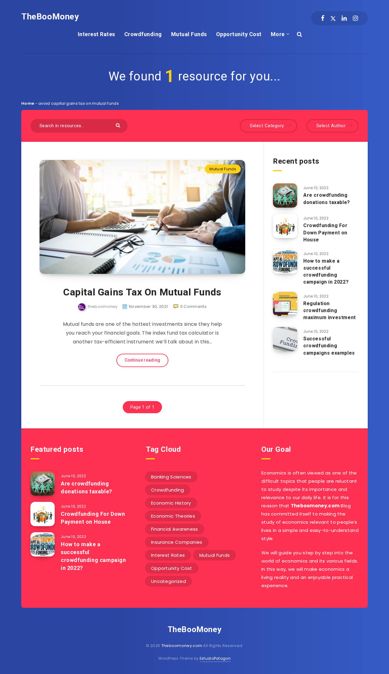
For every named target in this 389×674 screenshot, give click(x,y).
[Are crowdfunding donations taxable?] (285, 195)
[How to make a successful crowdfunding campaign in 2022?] (285, 261)
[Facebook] (322, 18)
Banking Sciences (171, 477)
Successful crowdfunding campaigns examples (329, 346)
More (278, 34)
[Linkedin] (344, 18)
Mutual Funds (189, 34)
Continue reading (142, 360)
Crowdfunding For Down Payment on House (325, 232)
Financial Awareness (174, 529)
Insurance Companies (176, 542)
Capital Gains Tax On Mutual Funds (142, 292)
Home (27, 103)
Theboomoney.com (181, 645)
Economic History (171, 503)
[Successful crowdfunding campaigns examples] (285, 339)
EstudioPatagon (215, 658)
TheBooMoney (50, 17)
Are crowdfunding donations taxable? (326, 198)
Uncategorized (168, 581)
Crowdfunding (143, 34)
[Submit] (119, 125)
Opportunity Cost (239, 34)
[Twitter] (333, 18)
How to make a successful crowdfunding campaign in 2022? (326, 271)
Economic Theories (173, 516)
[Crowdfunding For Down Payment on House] (285, 226)
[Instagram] (355, 18)
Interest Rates (96, 34)
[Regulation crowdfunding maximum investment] (285, 304)
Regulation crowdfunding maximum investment (329, 310)
